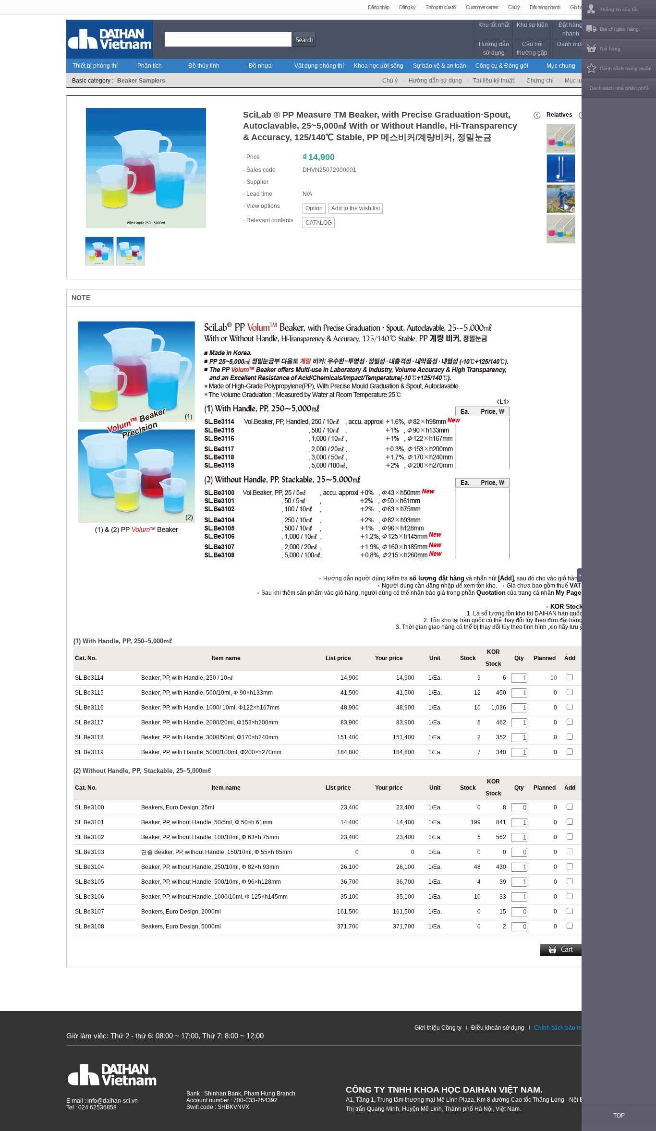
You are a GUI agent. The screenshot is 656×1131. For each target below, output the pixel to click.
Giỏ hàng (578, 7)
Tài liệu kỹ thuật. (494, 80)
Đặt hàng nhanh (545, 7)
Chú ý (514, 7)
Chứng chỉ (540, 80)
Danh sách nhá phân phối (619, 88)
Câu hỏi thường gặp (532, 48)
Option (314, 208)
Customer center (482, 7)
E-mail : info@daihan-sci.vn (102, 1100)
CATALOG (318, 222)
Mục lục (575, 80)
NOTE (81, 297)
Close (582, 575)
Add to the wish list (355, 208)
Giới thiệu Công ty (438, 1027)
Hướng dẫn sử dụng (494, 48)
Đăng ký (407, 7)
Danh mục (570, 44)
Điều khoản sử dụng (497, 1027)
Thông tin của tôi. (619, 9)
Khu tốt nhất (494, 25)
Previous (537, 115)
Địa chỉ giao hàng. (620, 29)
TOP (619, 1115)
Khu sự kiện (532, 25)
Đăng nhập (378, 7)
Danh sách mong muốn (626, 68)
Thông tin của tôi (440, 7)
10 (553, 677)
